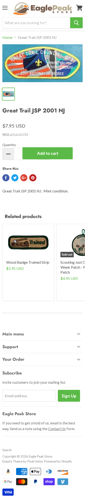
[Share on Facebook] (5, 177)
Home (7, 37)
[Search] (76, 22)
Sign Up (69, 395)
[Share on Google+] (23, 177)
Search (7, 450)
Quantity (9, 145)
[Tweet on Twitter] (14, 177)
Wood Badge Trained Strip (27, 262)
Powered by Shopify (58, 461)
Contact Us (57, 429)
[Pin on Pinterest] (32, 177)
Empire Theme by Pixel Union (22, 461)
